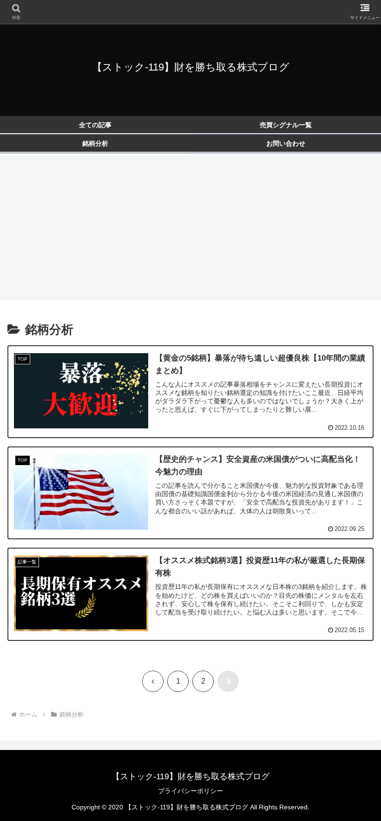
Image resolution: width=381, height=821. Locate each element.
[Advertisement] (190, 229)
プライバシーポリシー (190, 791)
